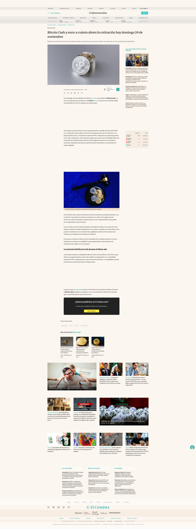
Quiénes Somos (100, 518)
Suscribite (88, 518)
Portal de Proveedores (115, 518)
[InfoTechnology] (115, 513)
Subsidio (118, 502)
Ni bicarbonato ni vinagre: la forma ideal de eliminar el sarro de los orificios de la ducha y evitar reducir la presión (136, 89)
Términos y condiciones (99, 521)
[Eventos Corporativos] (87, 513)
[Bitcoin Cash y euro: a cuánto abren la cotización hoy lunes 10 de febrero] (66, 342)
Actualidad (105, 17)
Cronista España (51, 25)
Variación (137, 133)
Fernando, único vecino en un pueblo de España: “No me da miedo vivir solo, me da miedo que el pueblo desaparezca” (136, 105)
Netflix (134, 8)
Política (94, 17)
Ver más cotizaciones (143, 21)
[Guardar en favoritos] (117, 89)
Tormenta (50, 8)
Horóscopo (126, 502)
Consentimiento (118, 521)
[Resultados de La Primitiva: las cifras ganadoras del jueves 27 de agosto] (124, 411)
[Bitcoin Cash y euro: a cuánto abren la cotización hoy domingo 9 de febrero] (82, 342)
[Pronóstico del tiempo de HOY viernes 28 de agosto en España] (85, 439)
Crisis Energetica (108, 502)
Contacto (61, 518)
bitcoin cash (71, 25)
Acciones (112, 8)
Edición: (143, 8)
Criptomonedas (119, 17)
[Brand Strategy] (95, 513)
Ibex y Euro (83, 17)
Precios (98, 502)
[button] (192, 447)
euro (71, 325)
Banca (131, 17)
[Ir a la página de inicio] (55, 13)
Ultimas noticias (52, 17)
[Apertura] (78, 513)
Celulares (76, 502)
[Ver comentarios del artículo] (81, 93)
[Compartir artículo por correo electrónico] (78, 93)
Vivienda (90, 8)
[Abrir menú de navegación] (48, 13)
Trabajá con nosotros (132, 518)
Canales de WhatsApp (74, 518)
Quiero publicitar (93, 311)
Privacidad (109, 521)
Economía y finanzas (68, 17)
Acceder (145, 13)
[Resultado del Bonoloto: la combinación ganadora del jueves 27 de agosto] (58, 439)
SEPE (91, 502)
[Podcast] (104, 513)
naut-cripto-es (84, 325)
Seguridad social (64, 8)
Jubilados (78, 8)
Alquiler (101, 8)
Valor (146, 133)
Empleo (124, 8)
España (94, 98)
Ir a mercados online (52, 21)
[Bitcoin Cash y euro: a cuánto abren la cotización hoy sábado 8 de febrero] (97, 342)
